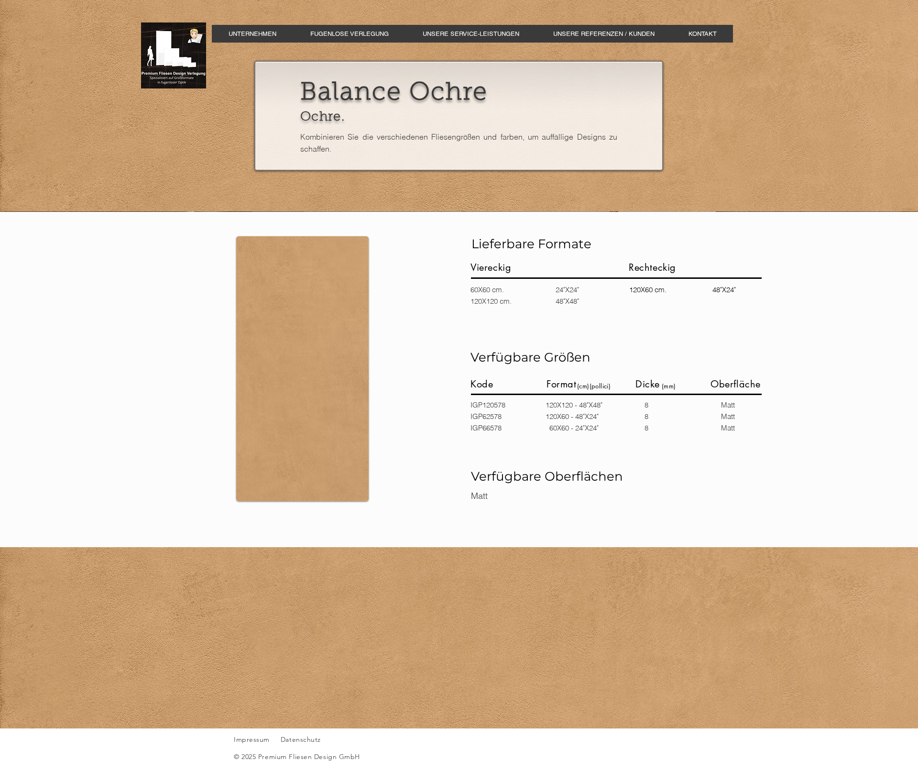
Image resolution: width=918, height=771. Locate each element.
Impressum (252, 739)
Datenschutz (302, 739)
